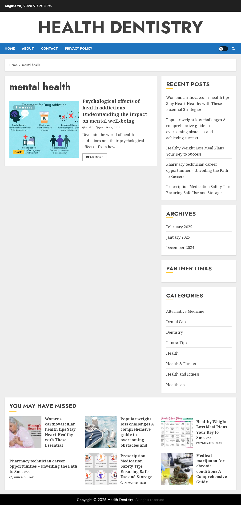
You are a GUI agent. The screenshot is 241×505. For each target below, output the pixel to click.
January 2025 (178, 237)
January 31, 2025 (24, 477)
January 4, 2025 (109, 127)
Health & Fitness (181, 363)
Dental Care (176, 321)
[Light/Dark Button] (223, 48)
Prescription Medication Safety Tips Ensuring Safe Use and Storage (136, 466)
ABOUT (28, 48)
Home (10, 48)
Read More (94, 157)
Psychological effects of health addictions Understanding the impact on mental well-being (114, 111)
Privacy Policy (78, 48)
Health (18, 152)
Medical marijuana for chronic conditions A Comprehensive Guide (211, 469)
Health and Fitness (183, 374)
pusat (89, 127)
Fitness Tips (176, 342)
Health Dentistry (120, 27)
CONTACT (49, 48)
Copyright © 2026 (92, 499)
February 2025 (179, 226)
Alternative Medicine (185, 311)
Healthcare (176, 384)
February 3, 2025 (210, 443)
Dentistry (174, 332)
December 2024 (180, 247)
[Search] (233, 48)
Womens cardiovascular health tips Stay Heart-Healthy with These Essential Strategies (197, 103)
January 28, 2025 (135, 483)
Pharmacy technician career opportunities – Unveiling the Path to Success (197, 170)
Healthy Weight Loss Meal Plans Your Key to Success (211, 429)
